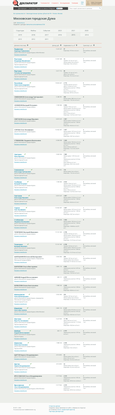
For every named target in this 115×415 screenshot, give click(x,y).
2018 (33, 35)
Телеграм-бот (45, 3)
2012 (33, 39)
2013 (20, 39)
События (46, 31)
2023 (60, 31)
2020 (86, 31)
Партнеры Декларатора (56, 411)
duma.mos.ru (21, 23)
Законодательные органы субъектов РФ (38, 13)
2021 (73, 31)
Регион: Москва (57, 13)
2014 (86, 35)
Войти (93, 2)
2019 (20, 35)
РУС (82, 4)
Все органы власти (19, 13)
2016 (60, 35)
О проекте (55, 3)
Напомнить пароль (96, 3)
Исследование (65, 3)
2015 (73, 35)
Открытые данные (54, 406)
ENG (82, 2)
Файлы (33, 31)
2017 (46, 35)
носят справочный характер (66, 409)
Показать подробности (20, 55)
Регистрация (98, 2)
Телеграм (75, 3)
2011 (46, 39)
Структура (20, 31)
